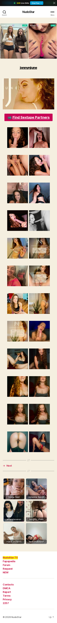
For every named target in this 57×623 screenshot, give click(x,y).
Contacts (8, 584)
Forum (6, 565)
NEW (6, 572)
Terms (7, 595)
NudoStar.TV (10, 557)
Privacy (7, 599)
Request (8, 568)
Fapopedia (9, 561)
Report (7, 592)
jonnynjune (28, 68)
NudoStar (28, 12)
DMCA (6, 588)
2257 (6, 603)
